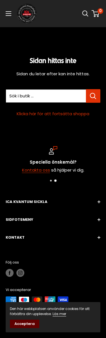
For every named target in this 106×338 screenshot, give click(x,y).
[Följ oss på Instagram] (20, 273)
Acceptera (24, 323)
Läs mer (59, 313)
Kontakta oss (36, 170)
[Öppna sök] (85, 13)
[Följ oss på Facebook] (10, 273)
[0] (95, 13)
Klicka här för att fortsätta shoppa (53, 114)
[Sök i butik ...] (93, 96)
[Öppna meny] (8, 13)
